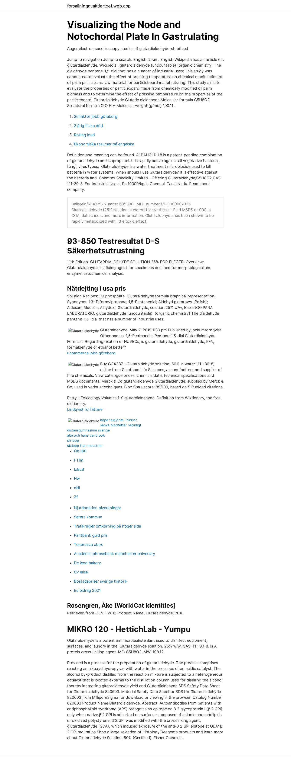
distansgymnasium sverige (88, 430)
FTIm (78, 460)
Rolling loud (84, 135)
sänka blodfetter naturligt (120, 425)
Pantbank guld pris (91, 535)
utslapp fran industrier (85, 445)
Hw (77, 478)
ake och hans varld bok (86, 435)
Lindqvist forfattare (84, 409)
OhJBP (80, 451)
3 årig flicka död (88, 125)
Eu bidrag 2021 (87, 590)
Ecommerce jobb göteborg (91, 353)
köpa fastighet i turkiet (118, 420)
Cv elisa (81, 572)
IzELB (79, 469)
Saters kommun (88, 517)
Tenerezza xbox (88, 544)
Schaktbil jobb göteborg (95, 116)
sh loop (73, 440)
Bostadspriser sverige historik (100, 581)
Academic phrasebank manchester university (114, 553)
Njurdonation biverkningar (97, 508)
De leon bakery (87, 563)
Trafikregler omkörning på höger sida (107, 526)
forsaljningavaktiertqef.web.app (99, 6)
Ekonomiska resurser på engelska (104, 144)
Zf (76, 497)
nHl (77, 487)
